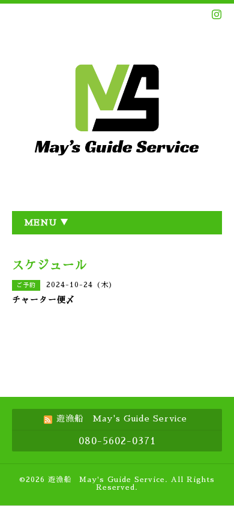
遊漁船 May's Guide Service (106, 479)
